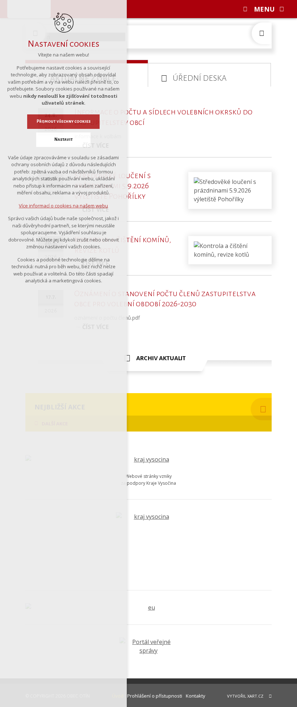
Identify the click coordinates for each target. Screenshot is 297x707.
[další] (262, 33)
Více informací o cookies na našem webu (63, 205)
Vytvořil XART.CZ (245, 696)
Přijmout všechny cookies (64, 121)
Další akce (55, 423)
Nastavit (63, 139)
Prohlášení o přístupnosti (154, 696)
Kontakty (195, 696)
